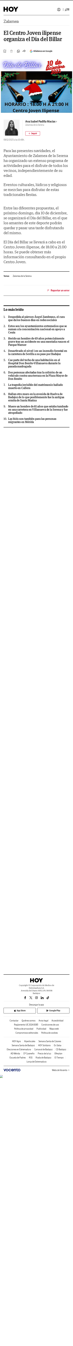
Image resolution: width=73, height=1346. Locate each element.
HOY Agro (16, 1041)
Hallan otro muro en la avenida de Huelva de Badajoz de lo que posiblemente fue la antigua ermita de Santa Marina (36, 397)
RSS (30, 1057)
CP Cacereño (29, 1053)
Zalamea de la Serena (22, 276)
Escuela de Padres (18, 1057)
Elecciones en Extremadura (19, 1049)
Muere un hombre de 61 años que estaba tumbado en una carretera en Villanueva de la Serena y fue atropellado (38, 409)
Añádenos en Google (42, 51)
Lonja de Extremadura (36, 1061)
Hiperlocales (29, 1041)
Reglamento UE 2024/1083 (26, 1024)
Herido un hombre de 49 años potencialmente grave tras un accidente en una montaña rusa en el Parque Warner (38, 341)
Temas (6, 276)
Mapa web (54, 1028)
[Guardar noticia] (5, 51)
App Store (21, 1010)
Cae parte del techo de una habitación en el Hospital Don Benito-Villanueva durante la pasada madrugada (34, 363)
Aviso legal (43, 1020)
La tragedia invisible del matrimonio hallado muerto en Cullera (35, 386)
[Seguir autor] (32, 133)
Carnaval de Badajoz (43, 1049)
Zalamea (11, 21)
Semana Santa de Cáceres (49, 1041)
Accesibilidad (57, 1020)
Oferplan (58, 1053)
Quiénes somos (28, 1020)
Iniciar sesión (59, 9)
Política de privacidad (23, 1028)
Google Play (54, 1010)
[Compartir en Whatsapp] (18, 51)
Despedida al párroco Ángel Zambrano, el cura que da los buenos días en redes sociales (36, 318)
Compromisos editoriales (26, 1032)
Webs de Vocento (59, 1070)
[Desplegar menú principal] (67, 9)
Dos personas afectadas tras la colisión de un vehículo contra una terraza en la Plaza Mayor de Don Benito (38, 375)
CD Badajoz (61, 1049)
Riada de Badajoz (43, 1057)
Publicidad (41, 1028)
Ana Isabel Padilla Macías (40, 121)
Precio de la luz (44, 1053)
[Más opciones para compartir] (24, 51)
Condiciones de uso (50, 1024)
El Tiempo (59, 1057)
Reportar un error (60, 290)
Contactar (14, 1020)
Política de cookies (49, 1032)
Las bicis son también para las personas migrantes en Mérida (32, 420)
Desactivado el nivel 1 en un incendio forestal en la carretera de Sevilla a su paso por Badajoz (37, 352)
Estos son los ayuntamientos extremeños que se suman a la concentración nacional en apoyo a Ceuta (37, 329)
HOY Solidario (44, 1045)
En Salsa (57, 1045)
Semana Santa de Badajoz (23, 1045)
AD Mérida (15, 1053)
